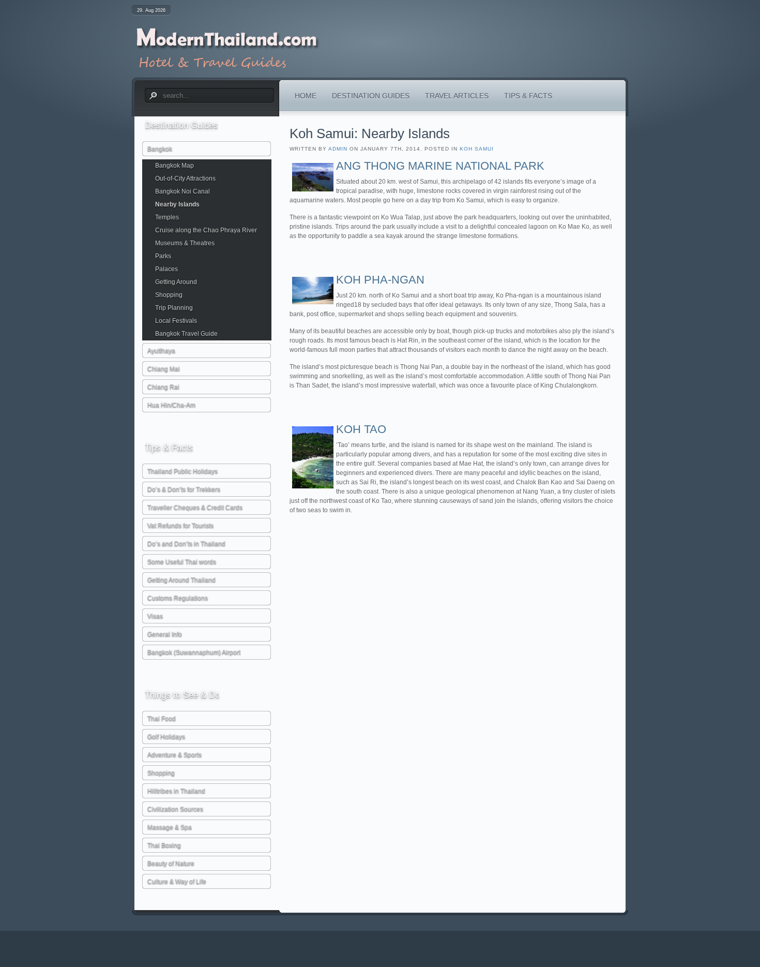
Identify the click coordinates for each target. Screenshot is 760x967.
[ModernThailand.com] (227, 50)
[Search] (152, 95)
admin (337, 149)
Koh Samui (477, 149)
